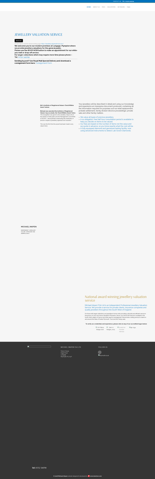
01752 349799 (24, 57)
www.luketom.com (96, 476)
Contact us (117, 1)
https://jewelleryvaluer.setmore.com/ (52, 44)
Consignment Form (44, 63)
